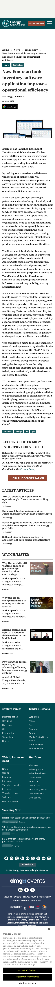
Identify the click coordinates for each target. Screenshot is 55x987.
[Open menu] (49, 23)
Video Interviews (10, 793)
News (17, 50)
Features (6, 777)
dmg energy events (38, 789)
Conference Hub (36, 793)
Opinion (5, 773)
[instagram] (11, 858)
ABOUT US (8, 897)
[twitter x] (17, 858)
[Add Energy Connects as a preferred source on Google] (10, 106)
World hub (34, 717)
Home (5, 50)
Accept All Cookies (27, 970)
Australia (33, 729)
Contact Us (34, 785)
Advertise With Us (37, 773)
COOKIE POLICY (44, 897)
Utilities (5, 741)
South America (36, 748)
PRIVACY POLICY (29, 897)
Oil (3, 729)
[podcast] (33, 858)
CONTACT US (36, 901)
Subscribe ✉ (27, 864)
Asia (31, 725)
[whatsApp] (49, 858)
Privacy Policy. (28, 469)
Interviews (7, 781)
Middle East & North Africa (38, 739)
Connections (35, 797)
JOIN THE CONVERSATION (27, 478)
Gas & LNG (7, 721)
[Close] (49, 929)
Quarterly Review (10, 801)
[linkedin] (22, 858)
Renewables (8, 733)
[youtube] (27, 858)
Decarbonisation (10, 717)
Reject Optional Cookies (27, 977)
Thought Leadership (11, 785)
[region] (27, 956)
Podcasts (6, 789)
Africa (32, 721)
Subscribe (33, 781)
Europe (32, 733)
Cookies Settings (21, 901)
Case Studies (35, 777)
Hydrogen (7, 725)
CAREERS (17, 897)
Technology (31, 50)
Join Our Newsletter (36, 23)
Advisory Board (36, 769)
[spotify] (38, 858)
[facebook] (6, 858)
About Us (33, 765)
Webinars (6, 797)
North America (36, 744)
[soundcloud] (44, 858)
